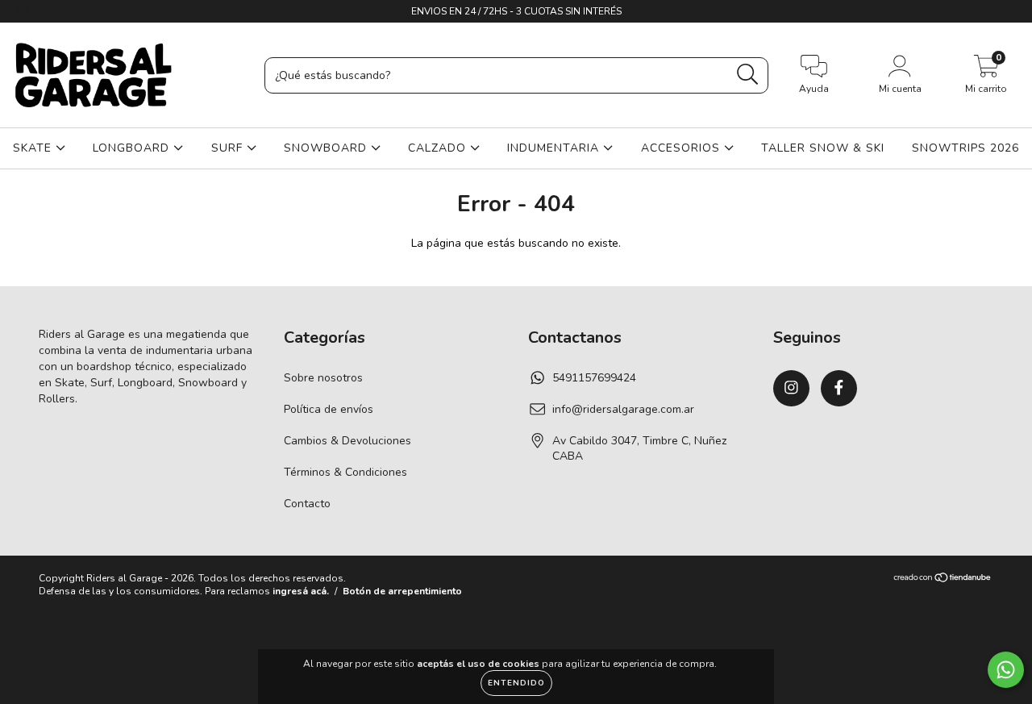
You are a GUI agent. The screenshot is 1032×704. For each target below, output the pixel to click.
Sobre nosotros (323, 377)
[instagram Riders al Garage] (24, 11)
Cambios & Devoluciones (347, 440)
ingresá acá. (301, 591)
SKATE (34, 148)
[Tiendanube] (943, 579)
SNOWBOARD (327, 148)
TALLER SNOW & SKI (822, 148)
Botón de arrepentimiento (402, 591)
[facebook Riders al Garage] (46, 11)
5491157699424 (594, 377)
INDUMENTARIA (555, 148)
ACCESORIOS (682, 148)
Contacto (307, 503)
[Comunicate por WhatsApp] (1006, 670)
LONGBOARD (133, 148)
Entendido (516, 683)
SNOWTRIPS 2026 (965, 148)
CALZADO (439, 148)
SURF (229, 148)
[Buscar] (748, 75)
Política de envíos (328, 409)
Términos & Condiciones (345, 472)
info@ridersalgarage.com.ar (623, 409)
